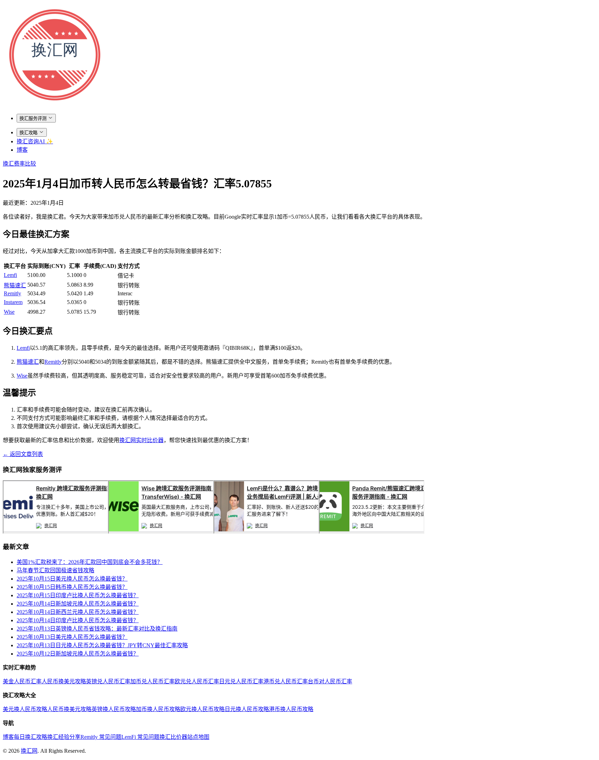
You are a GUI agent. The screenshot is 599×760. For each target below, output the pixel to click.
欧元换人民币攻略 (202, 709)
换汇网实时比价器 (141, 440)
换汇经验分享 (63, 737)
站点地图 (198, 737)
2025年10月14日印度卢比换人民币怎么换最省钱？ (78, 620)
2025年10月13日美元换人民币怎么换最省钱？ (72, 637)
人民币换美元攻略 (64, 681)
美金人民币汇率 (22, 681)
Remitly (12, 293)
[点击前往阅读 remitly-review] (55, 532)
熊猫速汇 (15, 285)
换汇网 (29, 751)
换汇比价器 (173, 737)
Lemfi (10, 275)
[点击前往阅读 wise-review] (161, 532)
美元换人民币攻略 (25, 709)
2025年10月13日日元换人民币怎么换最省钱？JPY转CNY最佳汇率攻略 (102, 645)
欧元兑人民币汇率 (197, 681)
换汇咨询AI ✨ (35, 141)
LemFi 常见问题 (140, 737)
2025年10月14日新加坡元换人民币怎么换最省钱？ (78, 604)
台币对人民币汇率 (330, 681)
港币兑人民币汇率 (285, 681)
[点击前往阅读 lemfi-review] (266, 532)
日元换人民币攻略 (247, 709)
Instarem (13, 302)
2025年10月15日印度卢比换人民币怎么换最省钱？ (78, 595)
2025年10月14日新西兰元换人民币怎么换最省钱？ (78, 612)
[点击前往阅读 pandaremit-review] (371, 532)
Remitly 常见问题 (100, 737)
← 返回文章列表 (23, 454)
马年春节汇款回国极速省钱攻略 (55, 570)
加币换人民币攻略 (158, 709)
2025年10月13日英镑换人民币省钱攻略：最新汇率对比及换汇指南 (97, 629)
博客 (22, 150)
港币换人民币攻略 (291, 709)
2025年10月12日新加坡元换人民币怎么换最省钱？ (78, 654)
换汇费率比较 (19, 164)
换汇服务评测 (32, 118)
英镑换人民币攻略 (114, 709)
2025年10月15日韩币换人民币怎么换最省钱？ (72, 587)
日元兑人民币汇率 (241, 681)
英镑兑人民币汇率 (108, 681)
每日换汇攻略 (30, 737)
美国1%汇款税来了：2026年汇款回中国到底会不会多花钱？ (90, 562)
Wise (9, 312)
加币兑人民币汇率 (152, 681)
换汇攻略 (28, 132)
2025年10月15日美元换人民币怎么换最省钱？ (72, 579)
